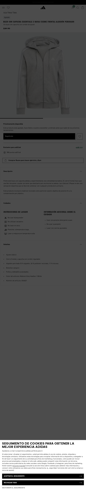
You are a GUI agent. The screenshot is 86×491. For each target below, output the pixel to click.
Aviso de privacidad (19, 466)
